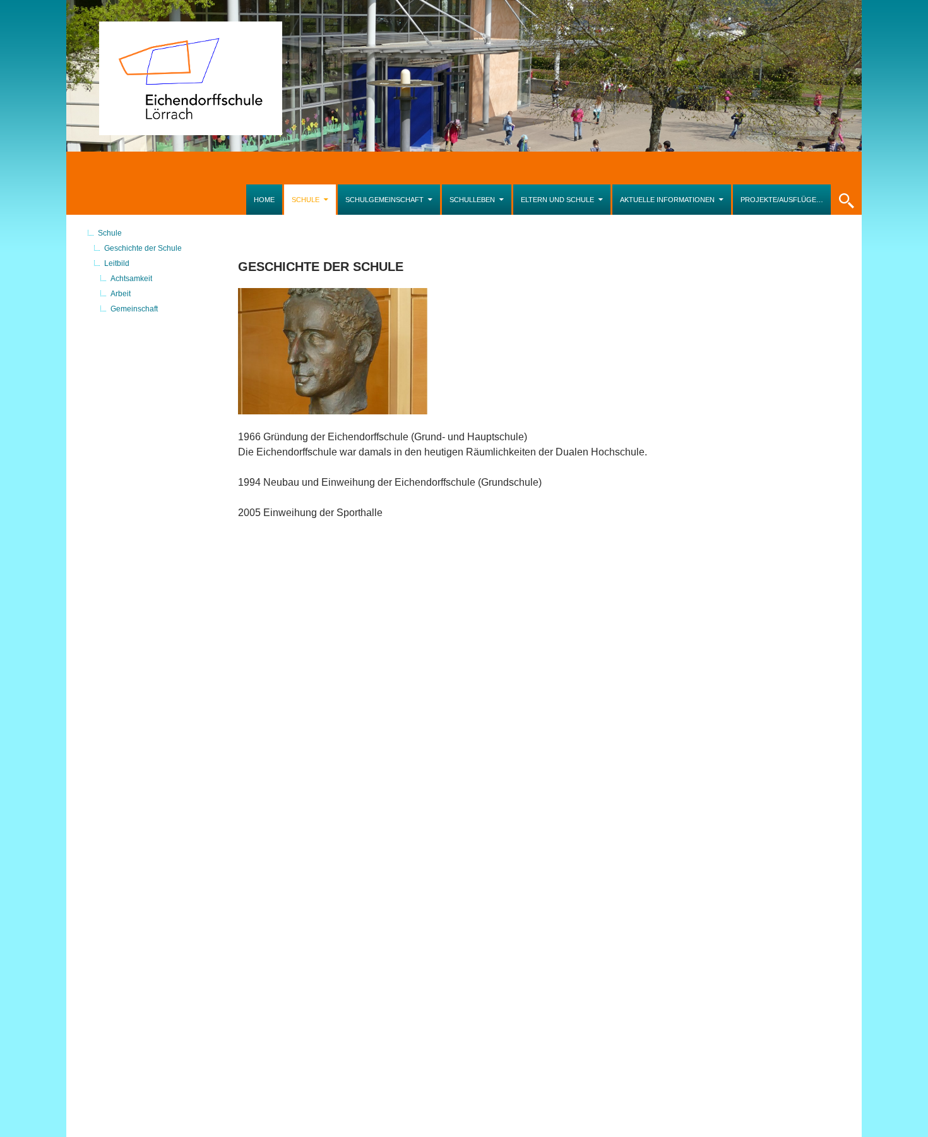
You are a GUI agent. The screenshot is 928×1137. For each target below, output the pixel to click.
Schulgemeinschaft (384, 199)
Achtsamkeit (131, 278)
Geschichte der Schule (143, 248)
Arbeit (120, 293)
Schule (305, 199)
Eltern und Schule (557, 199)
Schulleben (472, 199)
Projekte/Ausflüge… (782, 199)
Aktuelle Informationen (667, 199)
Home (264, 199)
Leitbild (116, 263)
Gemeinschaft (134, 308)
